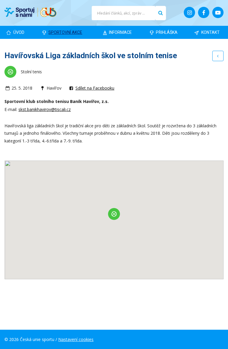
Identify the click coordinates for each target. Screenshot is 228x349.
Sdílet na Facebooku (94, 88)
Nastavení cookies (76, 339)
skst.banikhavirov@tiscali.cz (44, 109)
